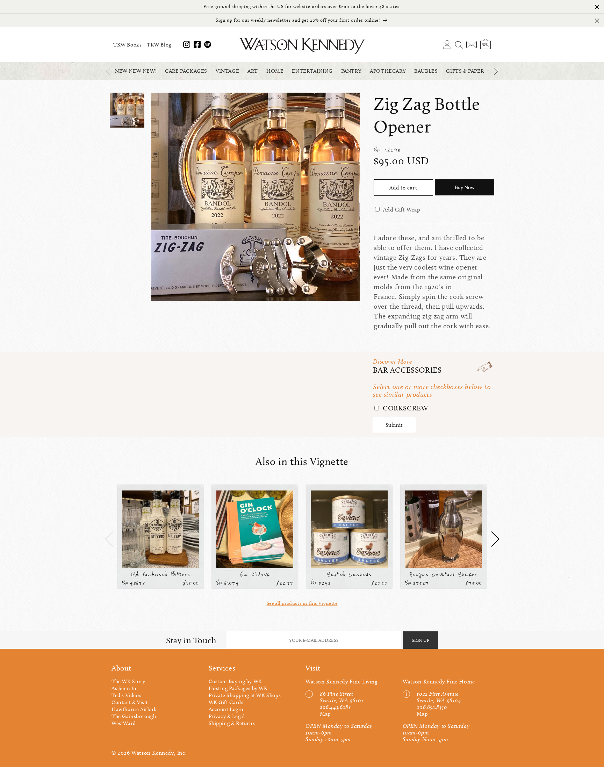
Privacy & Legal (227, 716)
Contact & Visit (130, 702)
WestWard (124, 723)
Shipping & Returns (232, 723)
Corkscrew (404, 408)
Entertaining (312, 71)
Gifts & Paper (465, 71)
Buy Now (465, 187)
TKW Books (127, 45)
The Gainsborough (134, 716)
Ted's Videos (126, 695)
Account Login (226, 709)
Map (325, 713)
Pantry (351, 71)
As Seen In (124, 688)
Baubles (426, 71)
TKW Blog (159, 45)
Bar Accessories (407, 370)
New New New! (136, 71)
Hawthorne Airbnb (134, 709)
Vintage (227, 71)
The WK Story (128, 681)
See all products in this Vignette (302, 603)
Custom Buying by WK (235, 681)
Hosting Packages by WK (238, 688)
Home (274, 71)
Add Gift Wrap (401, 209)
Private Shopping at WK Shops (245, 695)
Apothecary (388, 71)
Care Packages (186, 71)
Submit (394, 425)
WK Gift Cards (226, 702)
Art (252, 71)
